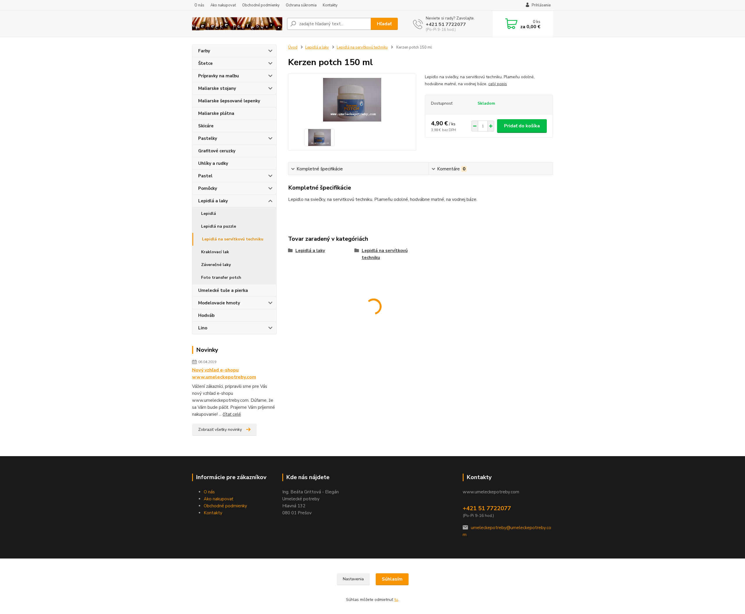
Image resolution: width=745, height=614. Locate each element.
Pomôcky (207, 188)
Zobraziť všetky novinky (220, 429)
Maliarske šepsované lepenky (229, 101)
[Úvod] (237, 24)
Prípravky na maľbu (218, 76)
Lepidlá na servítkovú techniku (232, 239)
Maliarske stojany (217, 88)
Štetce (205, 63)
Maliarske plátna (216, 113)
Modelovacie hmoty (219, 303)
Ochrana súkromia (301, 5)
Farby (204, 51)
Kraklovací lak (215, 252)
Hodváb (206, 315)
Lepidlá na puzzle (218, 226)
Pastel (205, 176)
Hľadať (384, 24)
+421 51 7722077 (446, 24)
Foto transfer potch (221, 277)
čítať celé (232, 414)
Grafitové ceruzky (216, 151)
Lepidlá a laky (213, 201)
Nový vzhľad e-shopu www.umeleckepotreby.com (224, 373)
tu (396, 599)
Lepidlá (208, 213)
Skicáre (206, 126)
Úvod (292, 47)
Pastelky (207, 138)
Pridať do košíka (522, 126)
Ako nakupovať (223, 5)
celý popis (497, 84)
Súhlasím (392, 579)
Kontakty (330, 5)
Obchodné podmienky (261, 5)
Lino (202, 328)
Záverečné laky (216, 264)
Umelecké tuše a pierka (223, 290)
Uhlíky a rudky (213, 163)
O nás (199, 5)
